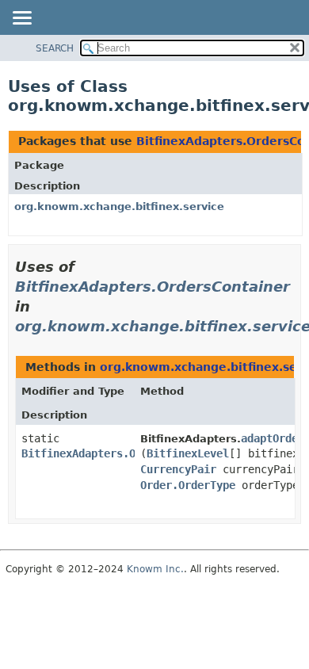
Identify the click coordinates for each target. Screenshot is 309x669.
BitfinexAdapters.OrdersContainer (152, 286)
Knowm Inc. (155, 569)
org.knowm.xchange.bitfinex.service (119, 206)
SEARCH (55, 48)
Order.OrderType (187, 485)
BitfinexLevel (188, 453)
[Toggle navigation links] (21, 19)
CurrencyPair (178, 469)
